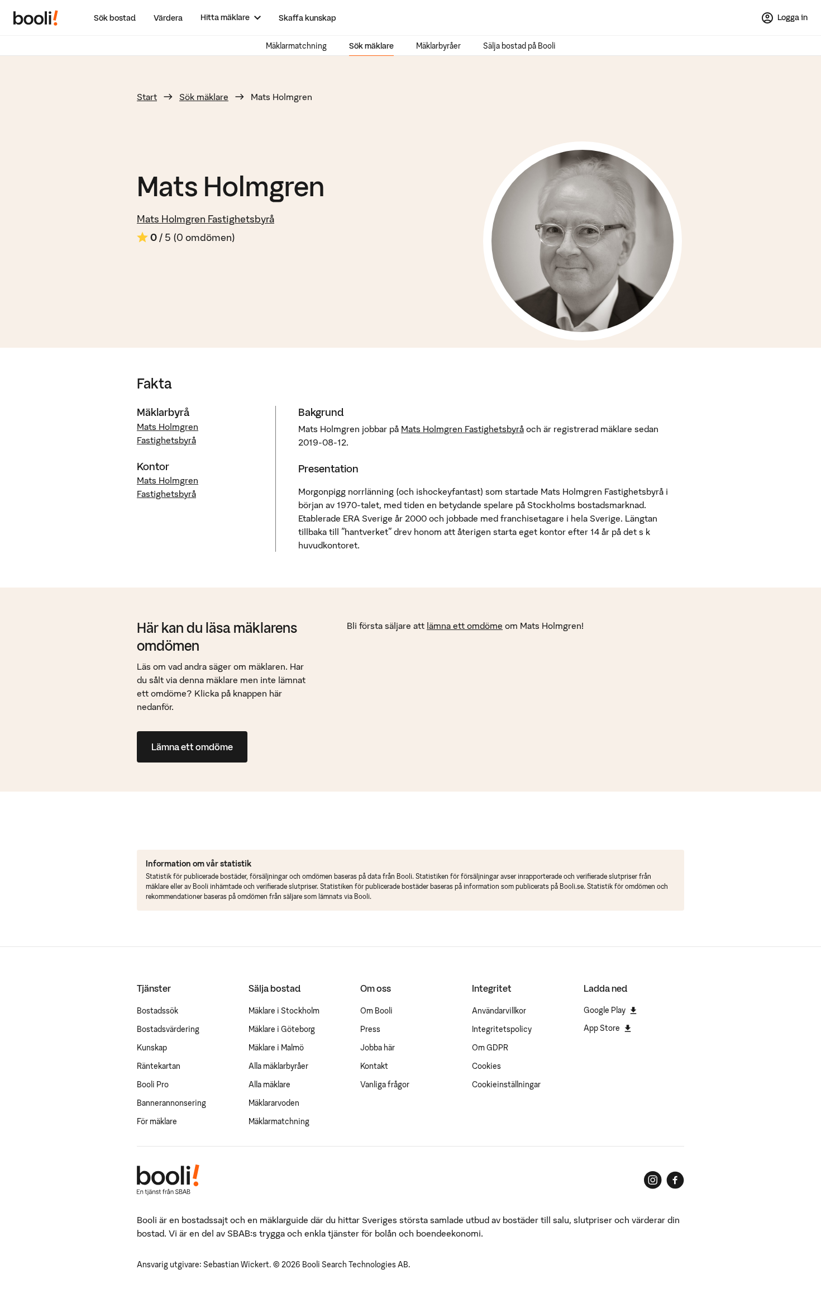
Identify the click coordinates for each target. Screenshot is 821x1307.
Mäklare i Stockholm (284, 1011)
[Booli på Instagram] (653, 1180)
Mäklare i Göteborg (282, 1029)
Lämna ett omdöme (192, 746)
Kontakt (374, 1066)
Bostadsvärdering (168, 1029)
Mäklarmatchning (296, 46)
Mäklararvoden (274, 1103)
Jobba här (377, 1048)
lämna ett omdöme (465, 625)
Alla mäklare (269, 1084)
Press (370, 1029)
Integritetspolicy (502, 1029)
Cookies (486, 1066)
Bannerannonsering (171, 1103)
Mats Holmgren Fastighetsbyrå (205, 218)
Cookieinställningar (506, 1084)
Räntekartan (158, 1066)
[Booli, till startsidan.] (35, 18)
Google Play (605, 1010)
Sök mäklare (371, 46)
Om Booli (376, 1011)
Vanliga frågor (384, 1084)
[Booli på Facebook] (675, 1180)
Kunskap (152, 1048)
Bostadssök (157, 1011)
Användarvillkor (499, 1011)
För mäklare (157, 1121)
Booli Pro (153, 1084)
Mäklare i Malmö (276, 1048)
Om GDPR (490, 1048)
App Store (602, 1028)
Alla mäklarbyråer (278, 1066)
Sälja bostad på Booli (519, 46)
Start (147, 96)
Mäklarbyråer (438, 46)
